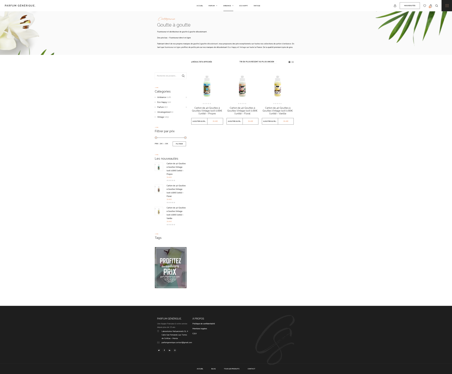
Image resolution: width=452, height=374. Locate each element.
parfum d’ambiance (283, 43)
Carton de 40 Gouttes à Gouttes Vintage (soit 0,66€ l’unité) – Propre (207, 110)
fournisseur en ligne (173, 47)
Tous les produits (231, 369)
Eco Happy (243, 6)
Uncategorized (163, 112)
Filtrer (179, 144)
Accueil (200, 6)
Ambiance (227, 6)
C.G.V (194, 333)
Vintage (257, 6)
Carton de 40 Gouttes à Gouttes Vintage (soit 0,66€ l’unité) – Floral (242, 110)
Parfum (212, 6)
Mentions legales (199, 328)
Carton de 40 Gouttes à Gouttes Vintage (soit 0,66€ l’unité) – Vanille (278, 110)
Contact (251, 369)
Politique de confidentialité (203, 323)
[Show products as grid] (289, 62)
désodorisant (212, 43)
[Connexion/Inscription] (395, 5)
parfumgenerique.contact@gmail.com (177, 342)
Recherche (183, 76)
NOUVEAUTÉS (409, 5)
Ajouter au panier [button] (200, 121)
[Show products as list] (292, 62)
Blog (213, 369)
